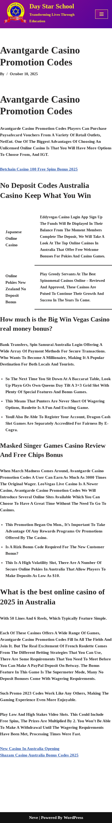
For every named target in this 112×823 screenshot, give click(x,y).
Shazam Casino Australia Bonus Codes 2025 (39, 755)
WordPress (73, 817)
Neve (33, 817)
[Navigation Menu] (101, 14)
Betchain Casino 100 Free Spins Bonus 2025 (39, 169)
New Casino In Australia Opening (30, 748)
